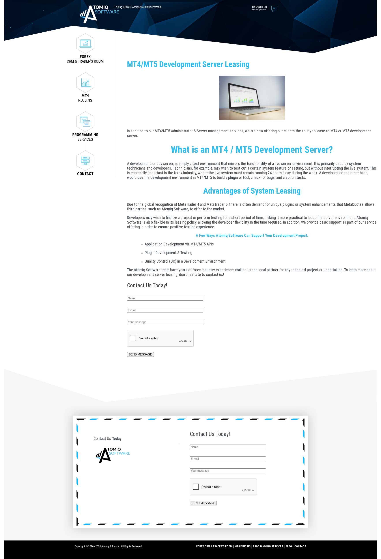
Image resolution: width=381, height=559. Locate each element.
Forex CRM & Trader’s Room (214, 546)
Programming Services (268, 546)
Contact (300, 546)
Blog (289, 546)
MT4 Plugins (242, 546)
